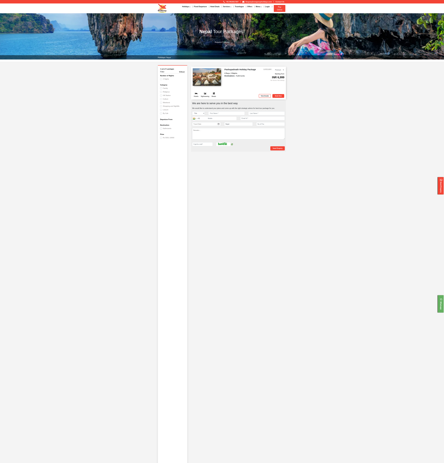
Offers (249, 7)
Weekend (166, 102)
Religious (166, 92)
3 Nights (166, 79)
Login (267, 7)
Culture (165, 99)
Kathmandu (167, 128)
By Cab (165, 113)
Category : (268, 69)
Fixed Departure (200, 7)
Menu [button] (258, 7)
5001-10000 (168, 138)
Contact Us (280, 1)
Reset (182, 72)
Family (165, 88)
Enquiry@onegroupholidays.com (259, 1)
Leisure (165, 110)
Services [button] (226, 7)
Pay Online (279, 8)
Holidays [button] (185, 7)
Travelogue (239, 7)
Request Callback (222, 42)
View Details (265, 96)
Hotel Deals (215, 7)
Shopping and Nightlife (171, 106)
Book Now (278, 96)
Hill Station (167, 95)
